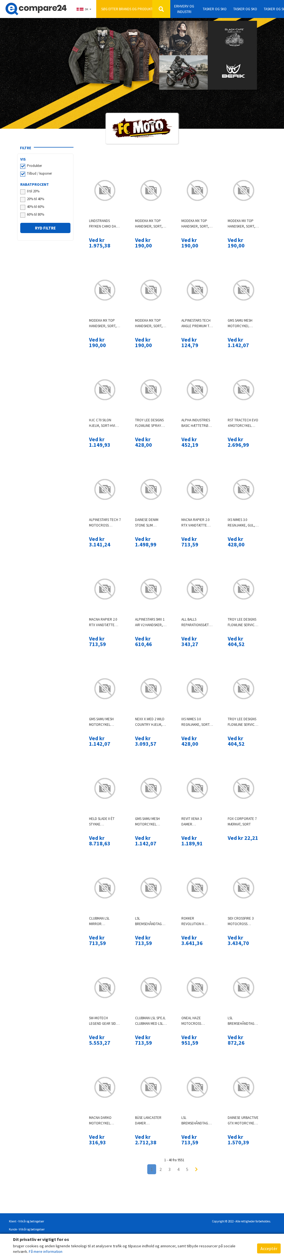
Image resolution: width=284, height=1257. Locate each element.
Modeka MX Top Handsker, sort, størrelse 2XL (102, 323)
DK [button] (86, 9)
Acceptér (268, 1248)
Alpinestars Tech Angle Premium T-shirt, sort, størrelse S (196, 323)
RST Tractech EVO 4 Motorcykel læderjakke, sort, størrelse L (243, 423)
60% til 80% (35, 214)
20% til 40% (35, 199)
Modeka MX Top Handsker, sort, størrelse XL (241, 223)
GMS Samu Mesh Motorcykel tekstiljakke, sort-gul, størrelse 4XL (147, 821)
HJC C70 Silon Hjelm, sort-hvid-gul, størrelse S (103, 423)
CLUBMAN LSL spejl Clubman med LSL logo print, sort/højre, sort (150, 1021)
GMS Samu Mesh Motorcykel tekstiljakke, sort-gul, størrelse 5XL (101, 722)
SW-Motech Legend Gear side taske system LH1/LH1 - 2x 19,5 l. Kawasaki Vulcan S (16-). (104, 1021)
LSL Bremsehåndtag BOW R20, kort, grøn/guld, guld (196, 1120)
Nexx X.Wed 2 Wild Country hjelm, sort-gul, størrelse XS (149, 722)
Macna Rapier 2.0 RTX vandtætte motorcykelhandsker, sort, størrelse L (197, 522)
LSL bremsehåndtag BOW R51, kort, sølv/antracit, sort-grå (148, 921)
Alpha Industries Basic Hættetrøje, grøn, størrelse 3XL (197, 423)
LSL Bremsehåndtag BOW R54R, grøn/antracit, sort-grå (241, 1021)
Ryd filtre (45, 228)
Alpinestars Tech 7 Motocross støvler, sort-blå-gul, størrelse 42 (105, 522)
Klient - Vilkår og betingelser (26, 1221)
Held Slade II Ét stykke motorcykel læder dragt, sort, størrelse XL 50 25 (103, 821)
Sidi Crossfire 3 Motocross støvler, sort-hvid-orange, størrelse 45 (240, 921)
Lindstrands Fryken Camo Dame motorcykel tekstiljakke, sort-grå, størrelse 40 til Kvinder (104, 223)
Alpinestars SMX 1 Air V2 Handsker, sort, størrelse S (150, 622)
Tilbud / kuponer (39, 173)
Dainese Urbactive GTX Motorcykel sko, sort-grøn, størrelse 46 (243, 1120)
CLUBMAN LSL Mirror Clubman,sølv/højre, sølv (105, 921)
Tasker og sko (215, 9)
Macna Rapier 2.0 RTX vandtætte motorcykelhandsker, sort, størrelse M (105, 622)
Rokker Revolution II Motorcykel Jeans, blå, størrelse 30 (192, 921)
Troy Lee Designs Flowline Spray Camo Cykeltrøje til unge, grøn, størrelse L (149, 423)
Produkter (34, 165)
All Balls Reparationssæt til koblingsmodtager (197, 622)
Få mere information (45, 1251)
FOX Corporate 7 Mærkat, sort (242, 821)
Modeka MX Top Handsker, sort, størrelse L (195, 223)
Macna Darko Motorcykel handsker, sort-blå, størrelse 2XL (104, 1120)
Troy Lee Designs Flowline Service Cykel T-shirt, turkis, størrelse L (243, 722)
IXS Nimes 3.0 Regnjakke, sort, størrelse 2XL (196, 722)
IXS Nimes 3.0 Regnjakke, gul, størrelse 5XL (241, 522)
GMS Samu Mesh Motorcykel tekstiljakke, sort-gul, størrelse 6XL (240, 323)
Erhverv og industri (184, 9)
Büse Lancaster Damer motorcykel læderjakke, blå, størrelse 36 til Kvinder (149, 1120)
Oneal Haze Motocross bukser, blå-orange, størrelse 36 (192, 1021)
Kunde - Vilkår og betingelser (27, 1229)
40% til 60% (35, 206)
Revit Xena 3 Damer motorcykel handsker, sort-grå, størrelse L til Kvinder (195, 821)
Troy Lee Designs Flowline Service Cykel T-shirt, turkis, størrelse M (243, 622)
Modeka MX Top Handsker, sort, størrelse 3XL (149, 323)
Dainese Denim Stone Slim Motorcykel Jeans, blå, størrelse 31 (146, 522)
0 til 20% (33, 191)
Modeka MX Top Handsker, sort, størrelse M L (149, 223)
